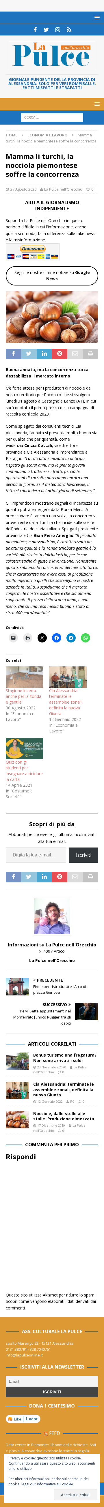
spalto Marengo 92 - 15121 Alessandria (39, 1343)
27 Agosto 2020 (23, 189)
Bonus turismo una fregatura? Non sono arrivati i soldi (64, 1057)
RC (72, 1101)
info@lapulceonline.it (24, 1355)
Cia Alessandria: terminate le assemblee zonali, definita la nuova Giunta (66, 702)
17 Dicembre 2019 (51, 1125)
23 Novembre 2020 (51, 1067)
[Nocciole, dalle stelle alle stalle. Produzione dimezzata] (17, 1119)
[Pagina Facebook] (35, 29)
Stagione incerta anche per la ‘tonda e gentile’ (23, 696)
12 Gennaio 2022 (50, 1101)
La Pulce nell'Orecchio (63, 189)
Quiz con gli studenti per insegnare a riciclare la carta (24, 770)
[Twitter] (46, 29)
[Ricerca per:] (52, 117)
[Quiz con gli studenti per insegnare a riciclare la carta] (24, 748)
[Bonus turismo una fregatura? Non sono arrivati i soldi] (17, 1061)
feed (54, 1433)
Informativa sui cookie (55, 1484)
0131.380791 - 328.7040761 (28, 1349)
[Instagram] (58, 29)
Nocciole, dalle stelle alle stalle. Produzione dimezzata (63, 1116)
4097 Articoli (54, 951)
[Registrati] (69, 29)
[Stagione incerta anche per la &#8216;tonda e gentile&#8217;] (24, 677)
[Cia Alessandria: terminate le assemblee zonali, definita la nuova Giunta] (68, 677)
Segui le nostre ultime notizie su (52, 275)
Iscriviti (83, 855)
